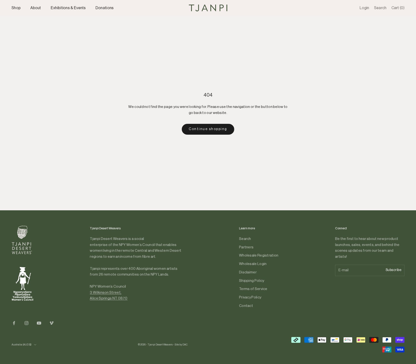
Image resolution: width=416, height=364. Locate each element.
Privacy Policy (250, 297)
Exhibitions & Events (68, 8)
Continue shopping (208, 129)
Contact (246, 306)
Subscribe (394, 270)
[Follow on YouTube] (39, 323)
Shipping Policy (251, 281)
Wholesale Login (253, 264)
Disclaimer (248, 272)
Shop (16, 8)
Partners (246, 247)
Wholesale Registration (259, 255)
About (35, 8)
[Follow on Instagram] (26, 323)
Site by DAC (181, 344)
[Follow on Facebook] (14, 323)
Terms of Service (253, 289)
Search (245, 239)
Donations (105, 8)
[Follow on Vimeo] (51, 323)
